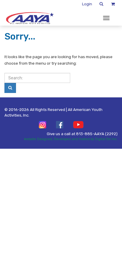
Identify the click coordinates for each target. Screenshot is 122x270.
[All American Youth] (29, 18)
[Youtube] (78, 124)
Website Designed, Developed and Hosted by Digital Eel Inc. (71, 139)
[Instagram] (42, 124)
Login (87, 4)
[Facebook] (60, 124)
